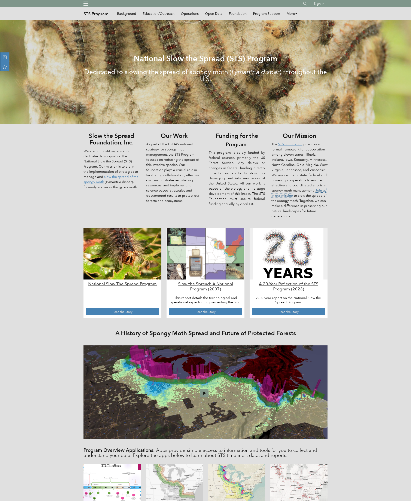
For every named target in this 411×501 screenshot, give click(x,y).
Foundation (238, 14)
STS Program (96, 13)
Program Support (266, 14)
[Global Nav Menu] (86, 3)
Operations (190, 14)
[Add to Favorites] (4, 66)
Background (126, 14)
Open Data (213, 14)
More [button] (291, 14)
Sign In (319, 3)
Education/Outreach (158, 14)
